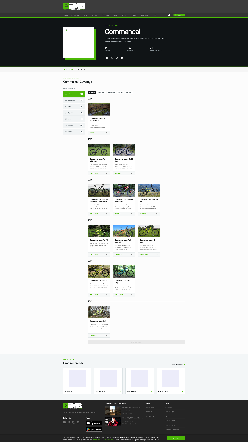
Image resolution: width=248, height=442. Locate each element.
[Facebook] (107, 58)
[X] (69, 423)
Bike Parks (144, 15)
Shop (154, 15)
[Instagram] (117, 58)
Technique (105, 15)
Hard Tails (120, 92)
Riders (134, 15)
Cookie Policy (170, 421)
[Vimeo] (122, 58)
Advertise (168, 407)
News (85, 15)
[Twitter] (112, 58)
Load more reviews (136, 342)
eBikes (115, 15)
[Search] (169, 15)
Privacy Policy (170, 425)
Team (167, 416)
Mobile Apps (169, 412)
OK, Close (176, 438)
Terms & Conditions (172, 430)
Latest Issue (75, 15)
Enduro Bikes (101, 92)
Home (66, 15)
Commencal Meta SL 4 (98, 321)
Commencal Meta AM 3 (98, 280)
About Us (149, 412)
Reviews (94, 15)
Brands (124, 15)
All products (92, 92)
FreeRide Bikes (111, 92)
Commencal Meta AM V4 (99, 240)
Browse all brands (177, 364)
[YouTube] (78, 423)
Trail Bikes (128, 92)
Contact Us (150, 416)
